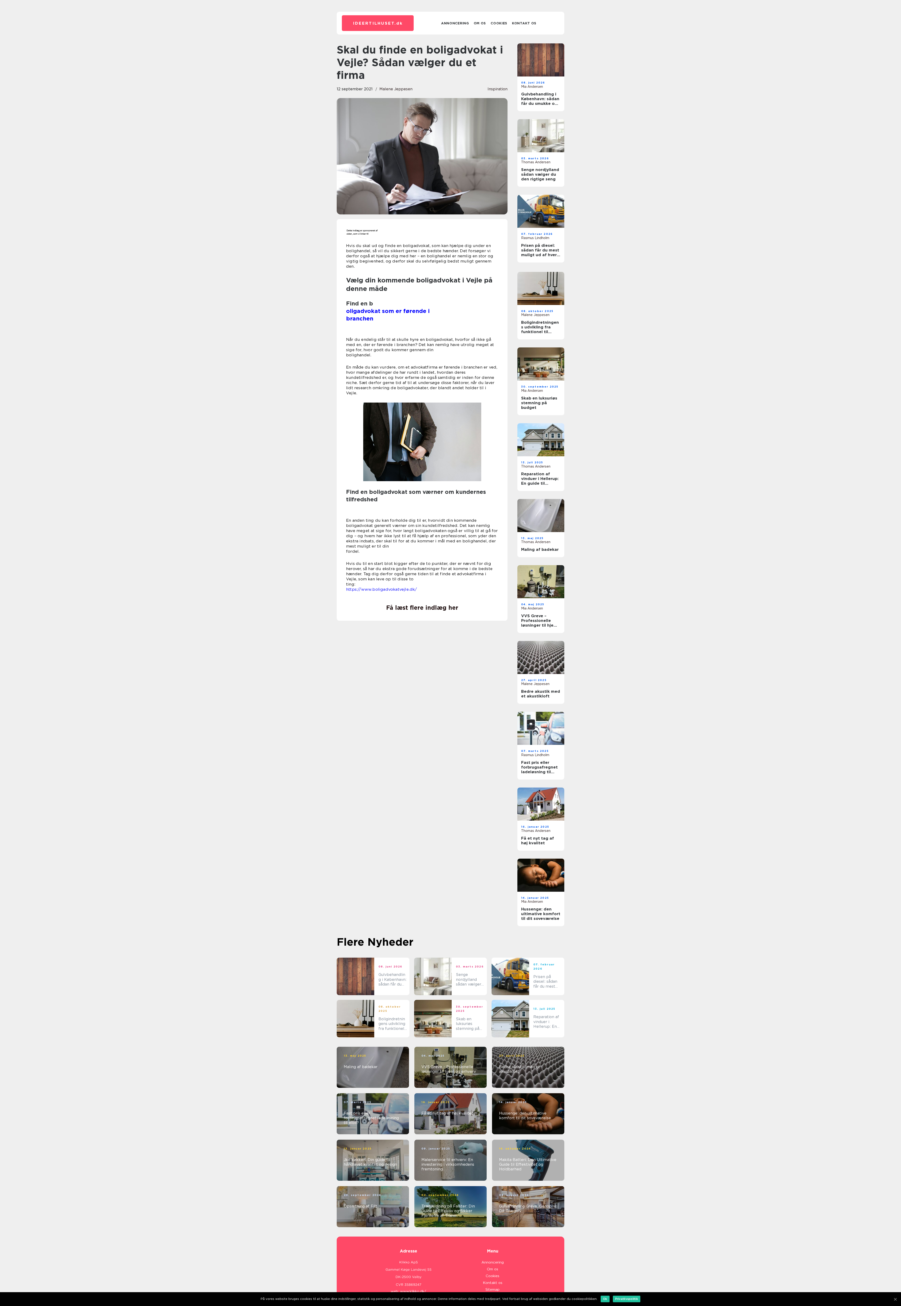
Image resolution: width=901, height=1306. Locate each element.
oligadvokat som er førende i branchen (416, 318)
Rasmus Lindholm (535, 238)
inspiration (498, 89)
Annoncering (455, 23)
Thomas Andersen (535, 162)
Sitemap (492, 1289)
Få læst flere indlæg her (422, 607)
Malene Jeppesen (395, 89)
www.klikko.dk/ (413, 1291)
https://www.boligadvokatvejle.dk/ (381, 589)
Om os (480, 23)
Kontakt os (524, 23)
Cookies (499, 23)
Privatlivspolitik (626, 1299)
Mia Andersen (532, 86)
